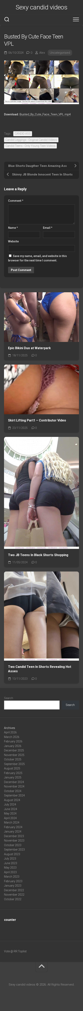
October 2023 (12, 845)
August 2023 (12, 854)
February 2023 (13, 881)
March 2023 (11, 876)
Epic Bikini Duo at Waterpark (29, 348)
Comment (15, 200)
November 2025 (14, 755)
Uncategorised (60, 52)
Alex (42, 52)
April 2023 (10, 872)
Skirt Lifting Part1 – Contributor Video (37, 420)
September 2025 (14, 764)
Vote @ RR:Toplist (15, 951)
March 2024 (11, 822)
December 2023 (14, 836)
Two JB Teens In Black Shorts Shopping (38, 555)
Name (13, 227)
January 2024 (12, 831)
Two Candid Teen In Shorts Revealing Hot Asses (39, 669)
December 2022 (14, 890)
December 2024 (14, 782)
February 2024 (13, 827)
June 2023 (10, 863)
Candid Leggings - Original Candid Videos (31, 139)
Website (13, 241)
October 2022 (12, 899)
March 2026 (11, 737)
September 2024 (14, 795)
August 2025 (12, 768)
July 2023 (10, 858)
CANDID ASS (23, 133)
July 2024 (10, 804)
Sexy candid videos (41, 7)
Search (8, 698)
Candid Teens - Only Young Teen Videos (30, 145)
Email (47, 227)
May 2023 (10, 867)
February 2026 (13, 741)
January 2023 (12, 885)
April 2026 (10, 732)
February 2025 (13, 773)
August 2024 (12, 800)
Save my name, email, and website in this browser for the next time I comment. (37, 258)
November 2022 (14, 894)
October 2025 (12, 759)
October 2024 (12, 791)
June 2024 (10, 809)
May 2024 (10, 813)
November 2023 (14, 840)
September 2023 (14, 849)
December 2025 (14, 750)
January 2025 (12, 777)
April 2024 (10, 818)
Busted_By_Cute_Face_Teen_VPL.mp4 (45, 114)
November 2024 (14, 786)
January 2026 (12, 746)
